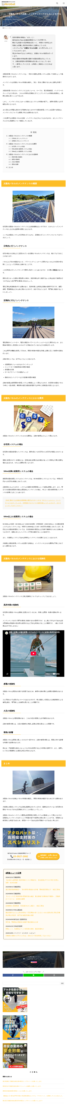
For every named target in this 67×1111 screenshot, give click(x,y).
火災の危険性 (16, 162)
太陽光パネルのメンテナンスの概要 (20, 136)
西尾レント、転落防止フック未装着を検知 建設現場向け (25, 929)
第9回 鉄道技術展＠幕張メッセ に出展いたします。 (18, 1091)
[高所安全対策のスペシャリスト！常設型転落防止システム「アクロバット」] (8, 3)
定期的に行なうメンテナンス (20, 141)
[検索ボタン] (57, 3)
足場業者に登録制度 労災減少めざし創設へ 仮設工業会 (25, 906)
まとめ (11, 167)
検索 (62, 983)
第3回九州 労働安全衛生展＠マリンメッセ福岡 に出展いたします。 (22, 1086)
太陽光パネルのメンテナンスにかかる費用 (23, 144)
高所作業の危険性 (17, 157)
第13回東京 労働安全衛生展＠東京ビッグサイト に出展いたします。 (23, 1081)
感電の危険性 (16, 159)
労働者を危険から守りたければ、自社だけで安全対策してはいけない (28, 936)
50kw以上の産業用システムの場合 (22, 151)
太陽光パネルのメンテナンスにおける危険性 (23, 154)
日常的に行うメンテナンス (20, 138)
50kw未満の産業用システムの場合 (22, 149)
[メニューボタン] (63, 3)
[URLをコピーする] (54, 975)
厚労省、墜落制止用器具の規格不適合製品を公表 (22, 922)
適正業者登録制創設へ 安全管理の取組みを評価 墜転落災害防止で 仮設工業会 (33, 889)
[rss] (37, 1072)
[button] (13, 975)
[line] (34, 1072)
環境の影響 (15, 164)
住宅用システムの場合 (18, 146)
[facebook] (30, 1072)
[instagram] (32, 1072)
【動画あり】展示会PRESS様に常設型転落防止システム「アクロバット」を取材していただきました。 (33, 1096)
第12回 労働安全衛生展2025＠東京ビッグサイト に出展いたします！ (23, 1100)
